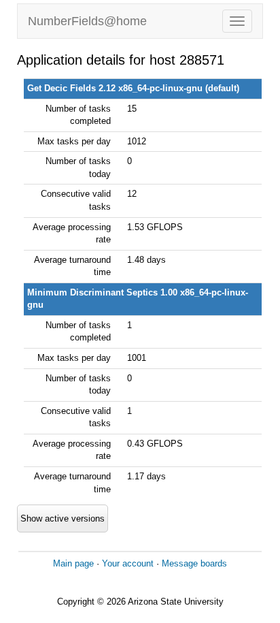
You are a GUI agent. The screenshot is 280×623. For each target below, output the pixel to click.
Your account (128, 563)
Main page (73, 563)
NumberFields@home (87, 21)
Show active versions (62, 518)
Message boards (194, 563)
